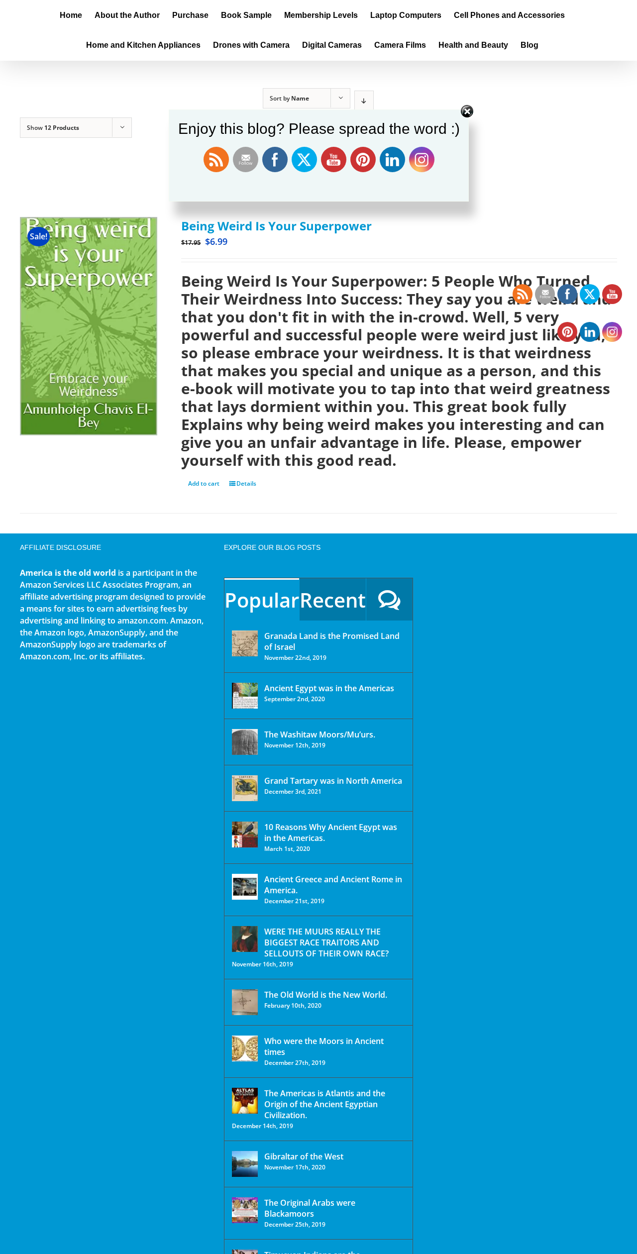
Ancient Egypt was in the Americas (329, 688)
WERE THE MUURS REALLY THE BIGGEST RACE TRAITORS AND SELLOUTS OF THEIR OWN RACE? (326, 942)
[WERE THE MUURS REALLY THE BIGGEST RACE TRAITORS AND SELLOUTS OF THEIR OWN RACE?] (245, 939)
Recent (333, 600)
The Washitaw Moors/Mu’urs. (319, 734)
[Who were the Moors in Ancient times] (245, 1048)
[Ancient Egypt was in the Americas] (245, 696)
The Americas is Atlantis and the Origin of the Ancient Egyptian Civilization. (324, 1104)
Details (246, 483)
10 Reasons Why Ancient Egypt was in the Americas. (330, 832)
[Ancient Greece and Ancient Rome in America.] (245, 887)
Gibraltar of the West (303, 1156)
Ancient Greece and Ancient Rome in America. (333, 885)
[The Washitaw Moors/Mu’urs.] (245, 742)
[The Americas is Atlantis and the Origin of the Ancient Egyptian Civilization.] (245, 1101)
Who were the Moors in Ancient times (324, 1046)
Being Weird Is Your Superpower (276, 225)
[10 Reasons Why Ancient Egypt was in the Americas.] (245, 834)
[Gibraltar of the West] (245, 1164)
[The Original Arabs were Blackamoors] (245, 1210)
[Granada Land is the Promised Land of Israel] (245, 643)
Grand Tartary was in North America (333, 780)
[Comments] (389, 599)
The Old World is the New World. (325, 994)
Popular (261, 600)
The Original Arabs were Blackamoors (309, 1208)
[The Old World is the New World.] (245, 1002)
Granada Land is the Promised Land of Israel (332, 641)
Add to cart (203, 483)
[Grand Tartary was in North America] (245, 788)
